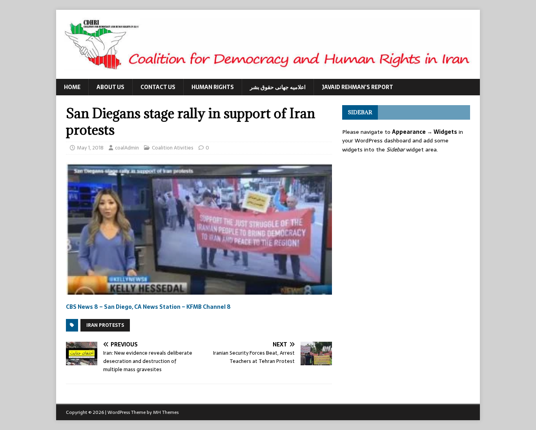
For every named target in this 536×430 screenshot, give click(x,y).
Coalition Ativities (172, 148)
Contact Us (157, 87)
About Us (110, 87)
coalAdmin (127, 148)
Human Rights (212, 87)
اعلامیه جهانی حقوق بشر (278, 87)
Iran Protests (105, 325)
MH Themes (166, 412)
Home (72, 87)
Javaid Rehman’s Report (357, 87)
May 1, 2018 (90, 148)
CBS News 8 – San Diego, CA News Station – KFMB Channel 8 (148, 306)
